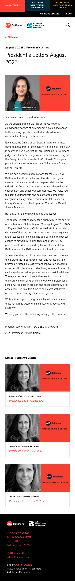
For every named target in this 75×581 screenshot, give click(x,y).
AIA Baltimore (12, 5)
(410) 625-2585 (16, 553)
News (69, 14)
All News (13, 37)
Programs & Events (49, 14)
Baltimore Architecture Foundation (37, 5)
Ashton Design (23, 565)
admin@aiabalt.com (18, 557)
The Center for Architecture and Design (62, 5)
